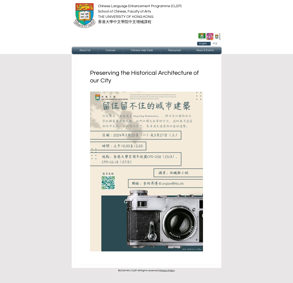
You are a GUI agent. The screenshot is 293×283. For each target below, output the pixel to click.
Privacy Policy (167, 270)
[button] (85, 50)
